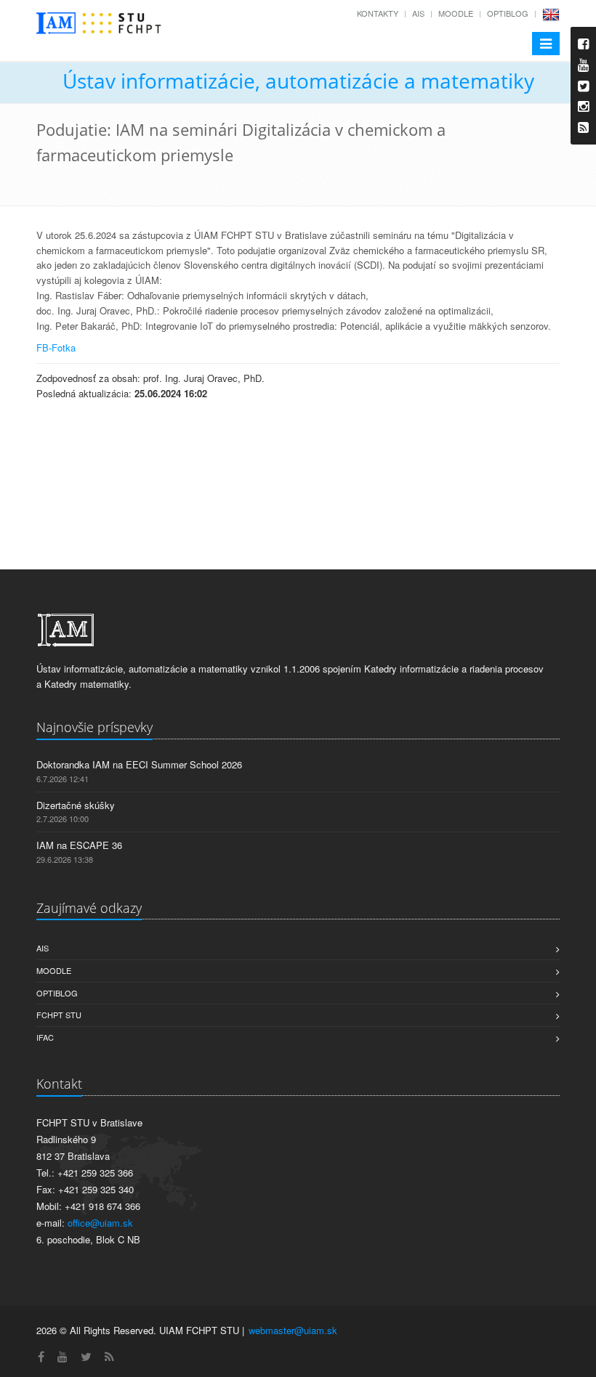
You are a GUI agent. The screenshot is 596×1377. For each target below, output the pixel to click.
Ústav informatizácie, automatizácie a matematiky (298, 80)
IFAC (45, 1037)
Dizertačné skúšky (75, 805)
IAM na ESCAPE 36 (79, 845)
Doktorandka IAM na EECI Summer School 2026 (139, 764)
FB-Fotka (56, 347)
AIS (418, 13)
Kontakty (377, 13)
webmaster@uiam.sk (293, 1330)
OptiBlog (507, 13)
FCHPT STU (58, 1014)
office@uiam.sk (100, 1223)
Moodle (455, 13)
